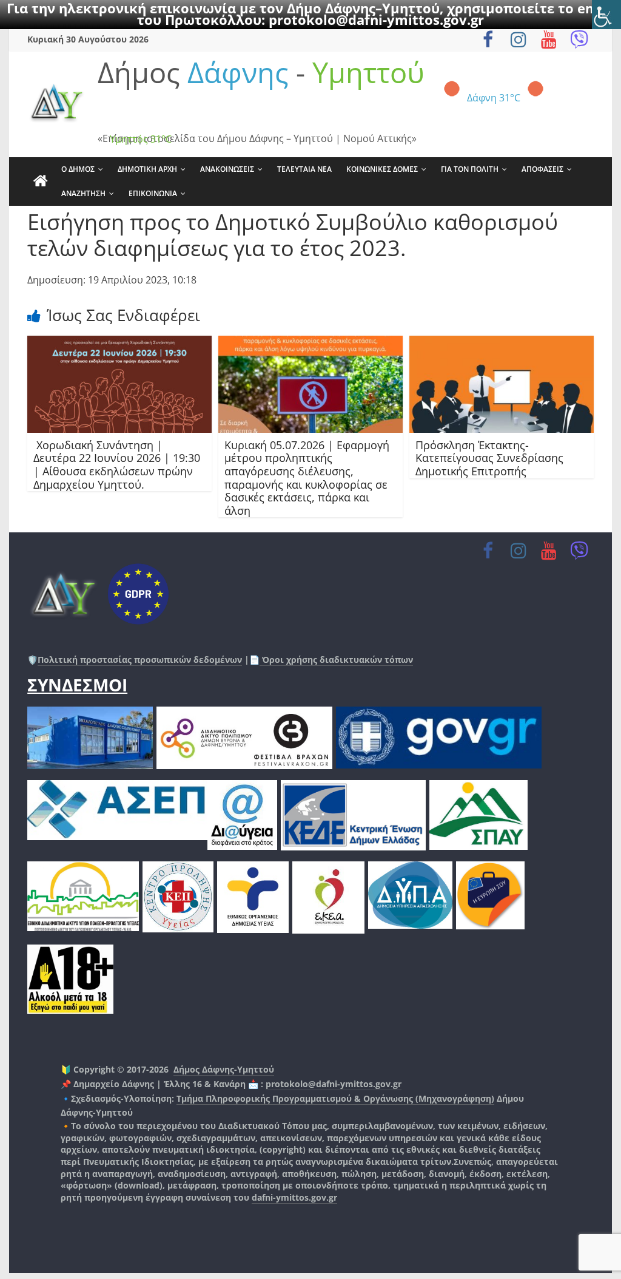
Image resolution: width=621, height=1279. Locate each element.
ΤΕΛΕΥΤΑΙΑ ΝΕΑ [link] (304, 169)
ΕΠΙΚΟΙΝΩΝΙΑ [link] (153, 193)
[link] (606, 14)
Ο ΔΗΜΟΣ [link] (78, 169)
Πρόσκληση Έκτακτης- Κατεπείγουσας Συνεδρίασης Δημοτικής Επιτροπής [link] (489, 458)
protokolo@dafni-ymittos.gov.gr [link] (376, 19)
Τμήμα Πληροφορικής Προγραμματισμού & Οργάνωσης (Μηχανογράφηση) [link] (335, 1098)
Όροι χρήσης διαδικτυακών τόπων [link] (336, 659)
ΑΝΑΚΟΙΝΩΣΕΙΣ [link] (227, 169)
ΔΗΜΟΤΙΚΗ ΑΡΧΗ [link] (147, 169)
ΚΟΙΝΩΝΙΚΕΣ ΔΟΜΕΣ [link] (382, 169)
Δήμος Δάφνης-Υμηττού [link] (223, 1069)
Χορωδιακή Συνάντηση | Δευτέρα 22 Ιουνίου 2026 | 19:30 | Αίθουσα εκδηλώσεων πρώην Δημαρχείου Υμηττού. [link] (116, 465)
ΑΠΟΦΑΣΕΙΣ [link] (542, 169)
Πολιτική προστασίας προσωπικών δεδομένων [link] (140, 659)
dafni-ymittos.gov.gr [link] (294, 1197)
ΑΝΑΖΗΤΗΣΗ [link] (83, 193)
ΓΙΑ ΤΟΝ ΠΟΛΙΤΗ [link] (469, 169)
